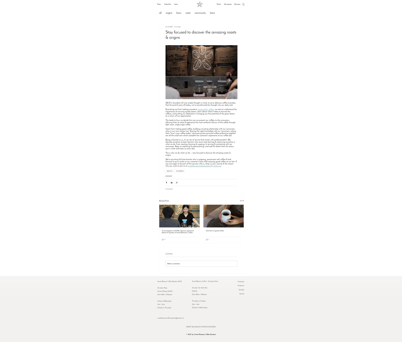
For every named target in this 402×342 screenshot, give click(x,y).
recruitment (180, 171)
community (200, 13)
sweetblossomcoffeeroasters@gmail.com (171, 318)
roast (188, 13)
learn (212, 13)
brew (178, 13)
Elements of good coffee (215, 231)
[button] (243, 4)
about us (170, 171)
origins (169, 13)
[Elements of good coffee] (223, 216)
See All (242, 201)
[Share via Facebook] (167, 183)
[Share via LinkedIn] (172, 183)
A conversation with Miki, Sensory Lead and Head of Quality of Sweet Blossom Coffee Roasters (178, 232)
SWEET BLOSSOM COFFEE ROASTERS (201, 327)
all (160, 13)
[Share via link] (177, 183)
